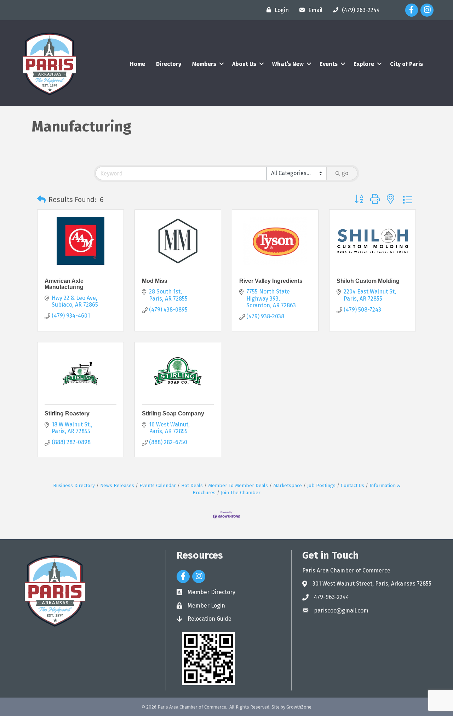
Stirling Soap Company (173, 413)
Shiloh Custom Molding (368, 281)
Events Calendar (157, 485)
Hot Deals (192, 485)
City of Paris (406, 64)
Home (137, 64)
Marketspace (287, 485)
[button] (41, 199)
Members (204, 64)
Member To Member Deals (238, 485)
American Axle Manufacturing (64, 284)
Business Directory (74, 485)
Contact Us (352, 485)
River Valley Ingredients (271, 281)
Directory (168, 64)
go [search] (345, 173)
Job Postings (321, 485)
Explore (364, 64)
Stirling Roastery (67, 413)
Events (329, 64)
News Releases (117, 485)
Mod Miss (154, 281)
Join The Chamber (240, 493)
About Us (244, 64)
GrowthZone (298, 707)
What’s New (288, 64)
